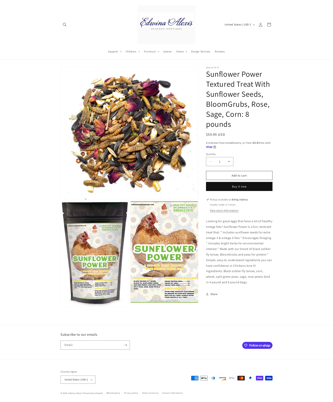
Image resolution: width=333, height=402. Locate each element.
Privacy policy (131, 393)
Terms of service (150, 393)
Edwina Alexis (75, 393)
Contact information (172, 393)
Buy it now (239, 186)
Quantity (211, 154)
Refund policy (113, 393)
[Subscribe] (125, 345)
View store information (224, 210)
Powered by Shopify (93, 393)
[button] (65, 24)
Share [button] (214, 294)
